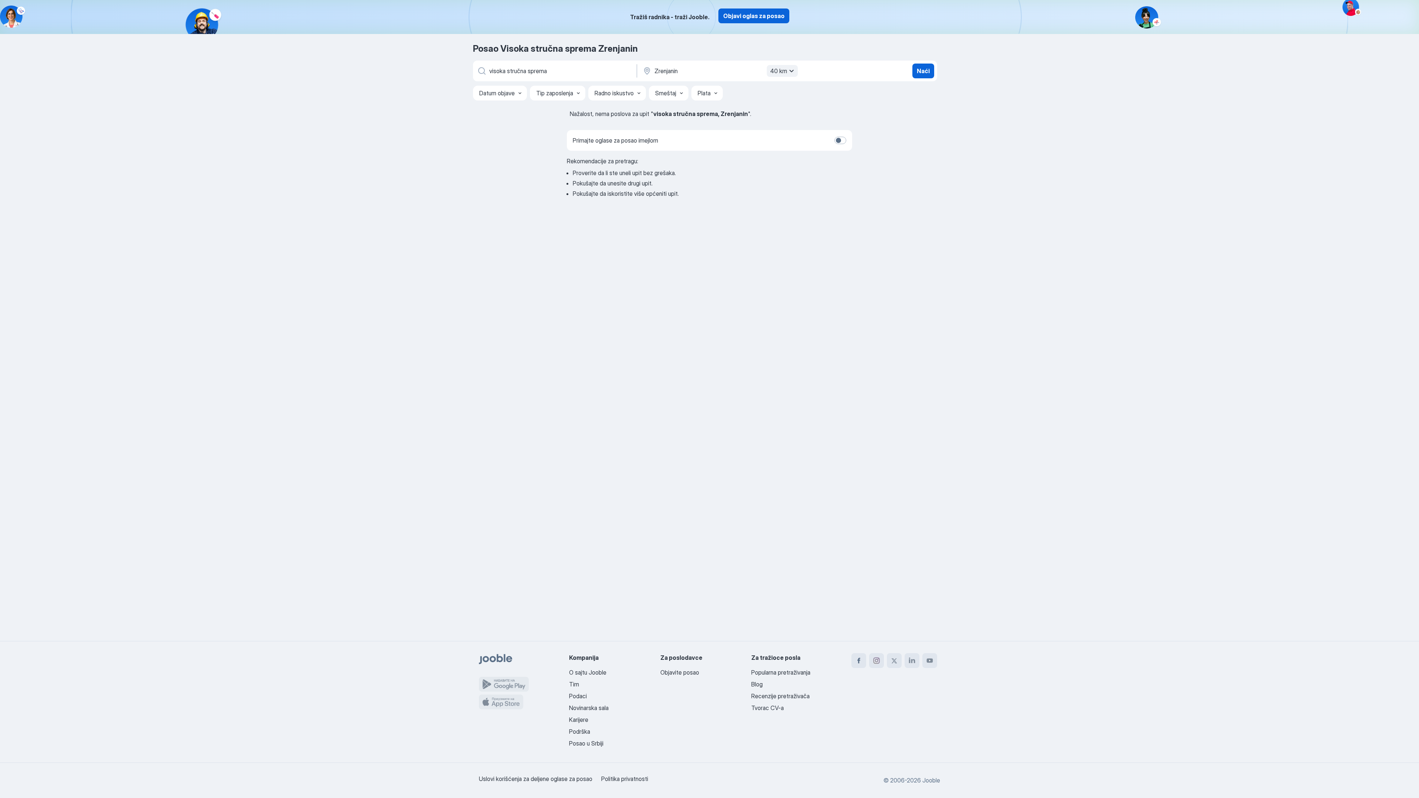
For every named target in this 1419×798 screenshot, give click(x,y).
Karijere (578, 719)
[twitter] (894, 660)
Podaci (578, 696)
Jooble (931, 780)
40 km (778, 71)
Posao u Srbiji (586, 743)
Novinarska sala (589, 708)
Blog (757, 684)
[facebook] (858, 660)
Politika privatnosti (624, 778)
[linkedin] (912, 660)
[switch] (840, 140)
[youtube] (929, 660)
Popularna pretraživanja (780, 672)
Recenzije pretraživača (780, 696)
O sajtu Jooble (587, 672)
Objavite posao (679, 672)
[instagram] (876, 660)
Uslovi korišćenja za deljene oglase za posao (535, 778)
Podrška (579, 731)
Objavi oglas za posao (754, 16)
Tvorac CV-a (767, 708)
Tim (574, 684)
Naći (923, 71)
